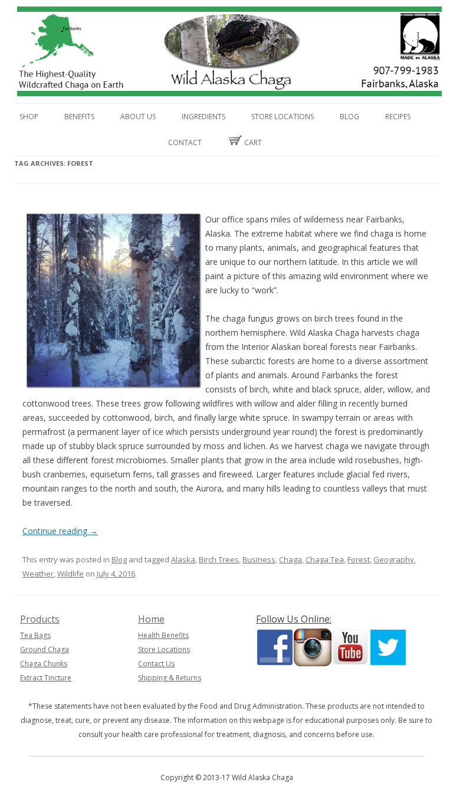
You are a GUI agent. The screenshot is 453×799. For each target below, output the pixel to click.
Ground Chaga (44, 649)
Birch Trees (219, 559)
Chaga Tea (325, 559)
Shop (28, 117)
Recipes (398, 117)
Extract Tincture (45, 678)
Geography (393, 559)
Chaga (290, 559)
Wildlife (70, 573)
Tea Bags (35, 635)
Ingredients (203, 117)
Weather (38, 573)
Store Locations (282, 117)
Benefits (79, 117)
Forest (358, 559)
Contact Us (156, 664)
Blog (349, 117)
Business (258, 559)
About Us (138, 117)
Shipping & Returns (169, 678)
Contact (185, 142)
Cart (252, 142)
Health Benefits (163, 635)
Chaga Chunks (43, 664)
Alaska (183, 559)
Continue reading (60, 530)
